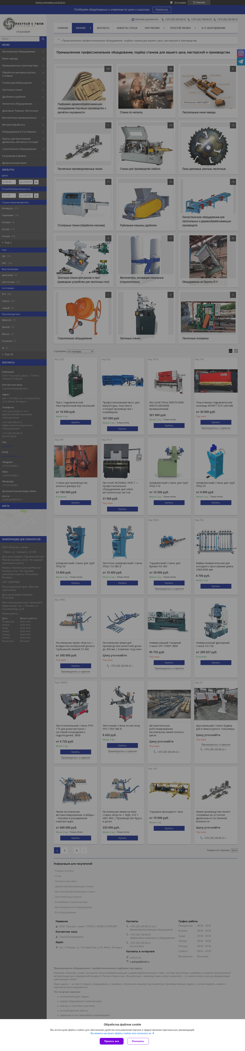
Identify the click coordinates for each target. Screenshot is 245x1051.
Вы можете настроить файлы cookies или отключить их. (121, 1033)
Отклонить (138, 1041)
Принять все (111, 1041)
